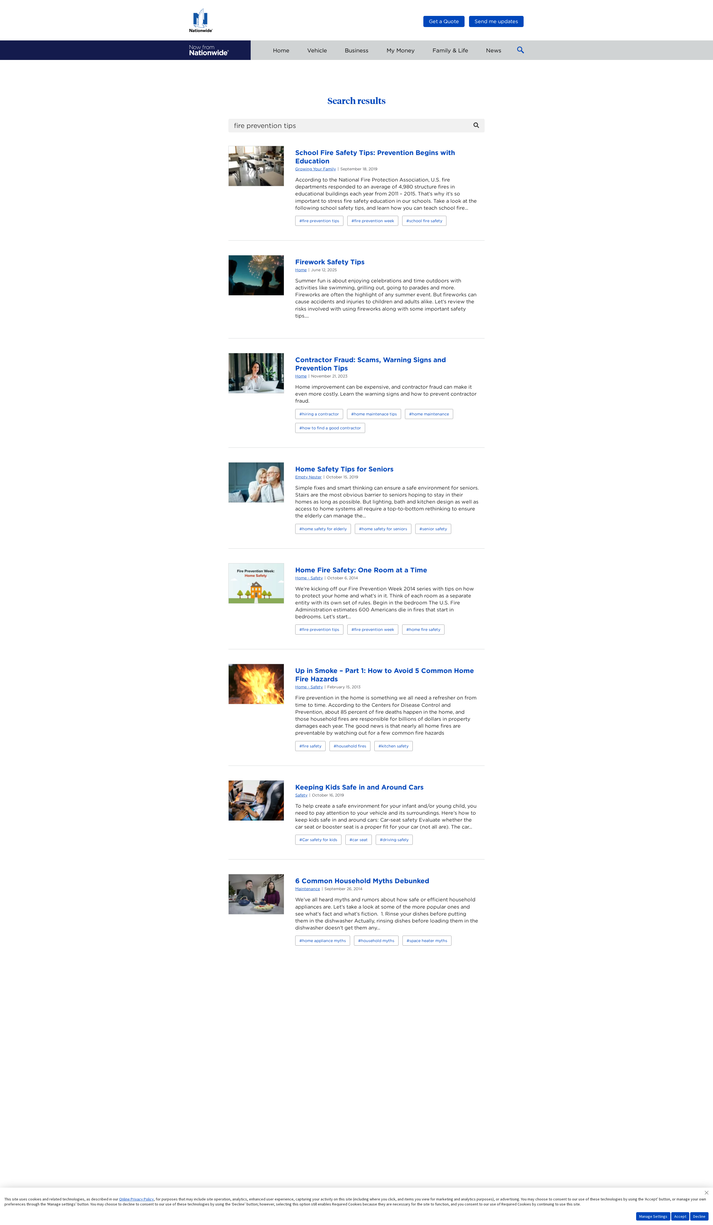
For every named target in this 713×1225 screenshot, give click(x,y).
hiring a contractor (320, 414)
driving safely (396, 839)
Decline (699, 1216)
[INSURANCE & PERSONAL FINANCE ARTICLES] (209, 50)
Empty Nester (308, 477)
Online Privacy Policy (136, 1199)
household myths (377, 940)
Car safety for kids (319, 839)
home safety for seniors (384, 529)
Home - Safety (309, 578)
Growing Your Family (315, 169)
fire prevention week (374, 221)
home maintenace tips (375, 414)
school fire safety (425, 221)
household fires (351, 746)
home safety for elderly (324, 529)
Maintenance (307, 889)
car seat (360, 839)
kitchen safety (395, 746)
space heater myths (428, 940)
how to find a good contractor (331, 428)
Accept (680, 1216)
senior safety (434, 529)
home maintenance (430, 414)
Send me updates (496, 21)
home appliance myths (324, 940)
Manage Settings (653, 1216)
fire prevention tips (320, 221)
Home (301, 270)
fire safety (311, 746)
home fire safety (424, 629)
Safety (301, 795)
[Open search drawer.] (520, 50)
